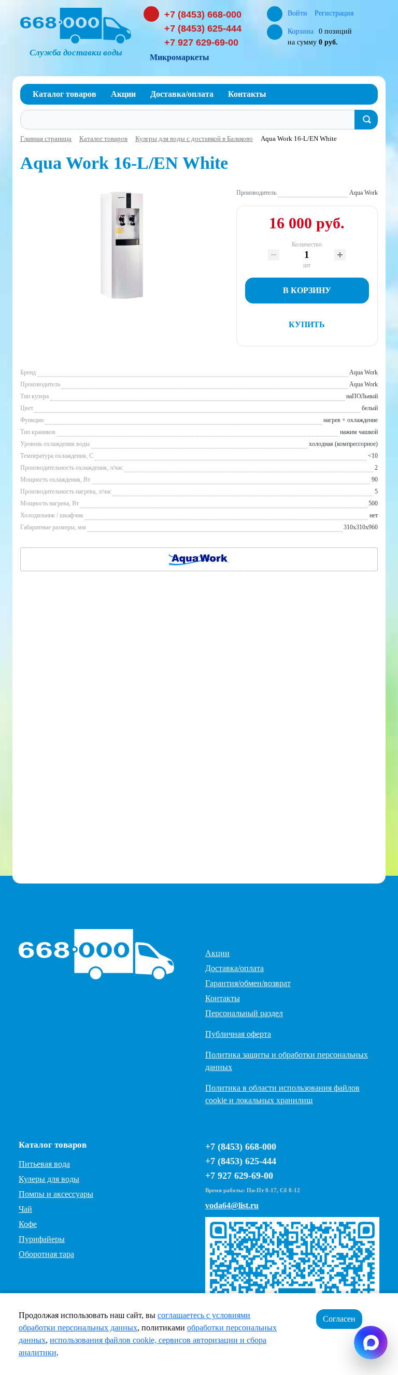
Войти (298, 13)
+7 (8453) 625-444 (202, 28)
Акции (217, 953)
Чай (25, 1209)
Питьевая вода (44, 1164)
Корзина (301, 31)
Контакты (222, 998)
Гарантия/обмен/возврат (248, 983)
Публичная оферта (238, 1034)
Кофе (28, 1224)
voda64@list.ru (232, 1205)
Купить (307, 324)
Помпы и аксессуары (56, 1194)
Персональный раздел (244, 1013)
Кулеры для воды (49, 1179)
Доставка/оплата (234, 968)
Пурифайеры (42, 1239)
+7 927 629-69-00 (201, 42)
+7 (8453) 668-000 (202, 14)
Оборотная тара (46, 1254)
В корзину (307, 290)
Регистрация (334, 13)
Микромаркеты (179, 57)
